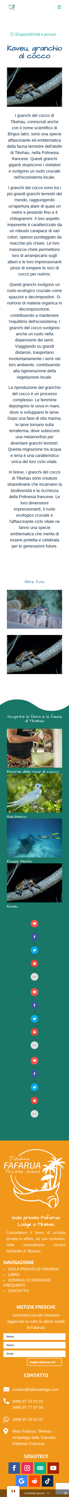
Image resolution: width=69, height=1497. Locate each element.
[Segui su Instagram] (27, 1468)
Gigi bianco (16, 816)
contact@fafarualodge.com (35, 1389)
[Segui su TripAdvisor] (40, 1468)
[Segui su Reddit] (34, 1481)
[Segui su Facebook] (14, 1468)
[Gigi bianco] (34, 793)
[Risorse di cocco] (34, 748)
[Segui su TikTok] (47, 1481)
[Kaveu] (34, 882)
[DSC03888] (34, 674)
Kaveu (12, 906)
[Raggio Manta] (34, 838)
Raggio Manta (19, 861)
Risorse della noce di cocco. (33, 771)
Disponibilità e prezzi (35, 33)
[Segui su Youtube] (53, 1468)
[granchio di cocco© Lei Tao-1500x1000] (34, 629)
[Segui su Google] (21, 1481)
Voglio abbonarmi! (42, 1362)
